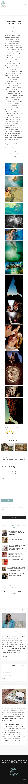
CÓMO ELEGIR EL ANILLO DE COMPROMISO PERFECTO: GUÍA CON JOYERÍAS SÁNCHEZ (15, 555)
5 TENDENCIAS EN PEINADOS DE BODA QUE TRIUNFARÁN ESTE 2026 (17, 539)
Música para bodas (14, 764)
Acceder (4, 670)
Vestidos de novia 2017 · (12, 762)
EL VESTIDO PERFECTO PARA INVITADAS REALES (16, 560)
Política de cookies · (6, 760)
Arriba (24, 779)
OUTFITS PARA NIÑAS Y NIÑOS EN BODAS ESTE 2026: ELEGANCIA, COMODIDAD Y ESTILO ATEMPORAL (17, 547)
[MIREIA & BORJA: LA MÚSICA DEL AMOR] (21, 447)
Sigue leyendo (6, 656)
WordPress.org (5, 678)
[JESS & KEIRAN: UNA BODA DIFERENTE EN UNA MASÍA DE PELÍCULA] (7, 447)
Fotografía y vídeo (14, 19)
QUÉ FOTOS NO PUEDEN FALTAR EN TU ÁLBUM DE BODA (17, 574)
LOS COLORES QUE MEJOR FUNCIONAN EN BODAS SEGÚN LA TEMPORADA (16, 533)
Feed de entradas (6, 672)
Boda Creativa (14, 144)
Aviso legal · (14, 760)
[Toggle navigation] (25, 4)
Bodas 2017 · (4, 762)
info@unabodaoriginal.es (14, 714)
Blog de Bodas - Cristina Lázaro (11, 26)
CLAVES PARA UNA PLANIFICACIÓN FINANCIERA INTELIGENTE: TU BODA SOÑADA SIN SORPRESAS (16, 569)
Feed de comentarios (6, 675)
